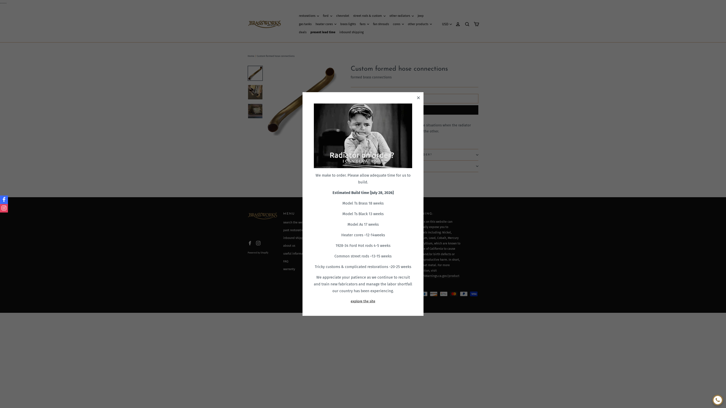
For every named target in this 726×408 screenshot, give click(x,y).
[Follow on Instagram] (4, 208)
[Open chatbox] (717, 400)
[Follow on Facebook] (4, 200)
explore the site (363, 301)
